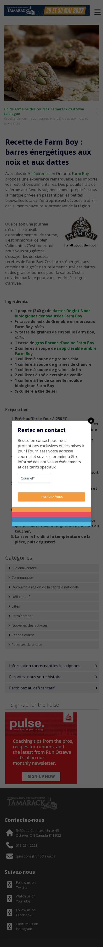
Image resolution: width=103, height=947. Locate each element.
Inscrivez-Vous (51, 496)
